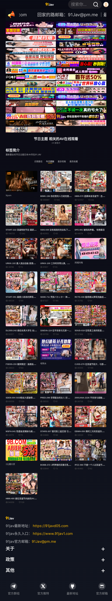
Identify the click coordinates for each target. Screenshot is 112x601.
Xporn (8, 195)
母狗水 (43, 363)
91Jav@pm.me (44, 541)
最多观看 (62, 161)
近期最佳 (38, 161)
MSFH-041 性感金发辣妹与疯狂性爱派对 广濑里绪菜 (30, 431)
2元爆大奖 (10, 464)
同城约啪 (79, 262)
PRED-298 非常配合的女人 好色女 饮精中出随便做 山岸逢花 (67, 398)
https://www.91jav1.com (53, 533)
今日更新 (50, 161)
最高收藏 (74, 161)
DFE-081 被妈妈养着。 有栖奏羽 (90, 230)
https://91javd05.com (50, 526)
